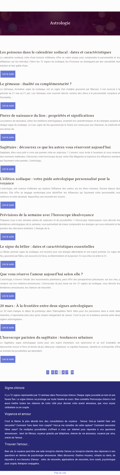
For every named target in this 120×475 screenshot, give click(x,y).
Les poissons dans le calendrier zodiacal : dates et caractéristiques (55, 52)
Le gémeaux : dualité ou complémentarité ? (35, 84)
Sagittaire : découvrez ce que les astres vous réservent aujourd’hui (55, 147)
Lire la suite (8, 74)
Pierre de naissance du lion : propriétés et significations (47, 115)
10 (72, 372)
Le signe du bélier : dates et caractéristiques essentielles (47, 247)
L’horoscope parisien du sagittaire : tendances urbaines (46, 337)
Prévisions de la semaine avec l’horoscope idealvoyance (47, 215)
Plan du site (60, 472)
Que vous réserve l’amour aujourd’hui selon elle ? (41, 274)
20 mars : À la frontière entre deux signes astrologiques (46, 306)
